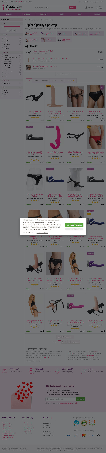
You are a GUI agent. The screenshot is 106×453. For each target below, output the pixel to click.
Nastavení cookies (74, 229)
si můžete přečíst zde (42, 232)
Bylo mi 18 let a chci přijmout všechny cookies (74, 224)
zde (23, 229)
